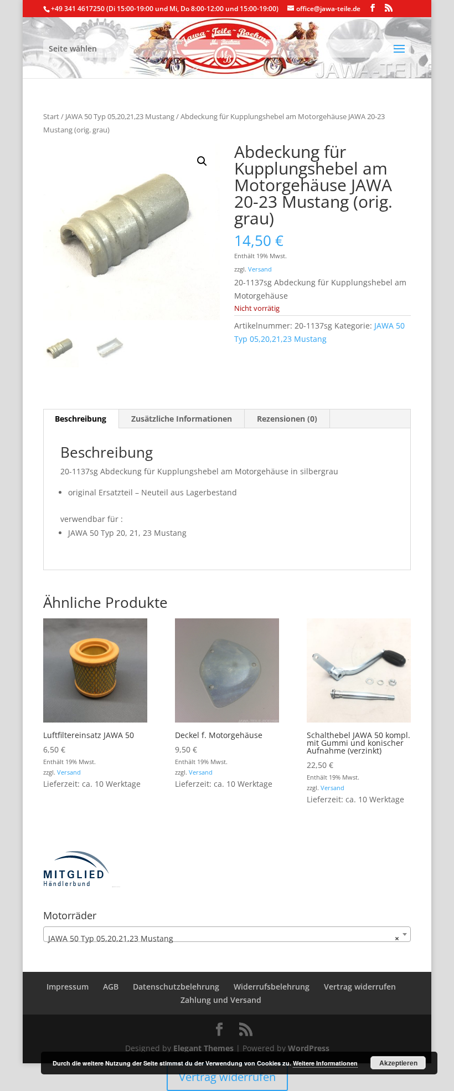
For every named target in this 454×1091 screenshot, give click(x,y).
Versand (260, 269)
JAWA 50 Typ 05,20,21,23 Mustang (119, 116)
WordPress (308, 1048)
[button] (202, 161)
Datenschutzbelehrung (176, 986)
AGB (110, 986)
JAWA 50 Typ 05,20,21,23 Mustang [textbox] (223, 938)
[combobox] (227, 934)
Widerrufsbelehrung (271, 986)
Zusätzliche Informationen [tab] (181, 418)
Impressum (68, 986)
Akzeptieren (398, 1063)
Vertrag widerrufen (360, 986)
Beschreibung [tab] (80, 418)
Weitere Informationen (325, 1063)
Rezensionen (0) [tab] (287, 418)
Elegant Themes (203, 1048)
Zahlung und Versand (220, 1000)
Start (51, 116)
